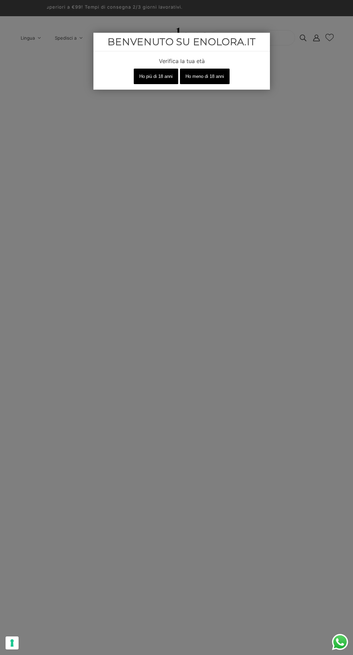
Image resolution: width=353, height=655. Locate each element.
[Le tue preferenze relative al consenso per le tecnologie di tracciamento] (12, 642)
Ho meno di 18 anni (204, 76)
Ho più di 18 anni (156, 76)
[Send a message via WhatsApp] (340, 642)
